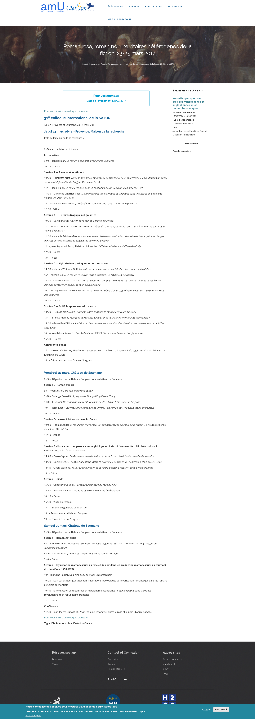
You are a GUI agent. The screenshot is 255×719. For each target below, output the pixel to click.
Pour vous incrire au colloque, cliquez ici (66, 111)
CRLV (166, 669)
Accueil (85, 64)
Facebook (57, 659)
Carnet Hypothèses (172, 659)
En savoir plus (33, 715)
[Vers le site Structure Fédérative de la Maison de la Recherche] (113, 701)
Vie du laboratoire (120, 19)
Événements (115, 6)
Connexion (113, 659)
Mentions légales (116, 669)
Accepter (207, 709)
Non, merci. (221, 709)
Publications (153, 6)
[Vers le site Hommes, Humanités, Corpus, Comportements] (168, 701)
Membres (134, 6)
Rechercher (175, 6)
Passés (104, 64)
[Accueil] (68, 6)
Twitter (55, 664)
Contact (112, 664)
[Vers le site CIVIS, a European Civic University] (57, 701)
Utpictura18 (169, 664)
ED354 (166, 673)
